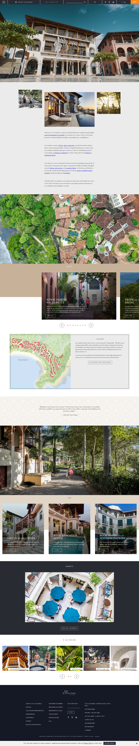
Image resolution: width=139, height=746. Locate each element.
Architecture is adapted (60, 153)
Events (28, 721)
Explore (50, 316)
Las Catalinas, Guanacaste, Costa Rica (98, 705)
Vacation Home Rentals (35, 710)
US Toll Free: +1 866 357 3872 (94, 716)
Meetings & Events (56, 707)
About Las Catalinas (34, 703)
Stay (103, 550)
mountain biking (71, 168)
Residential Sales (55, 710)
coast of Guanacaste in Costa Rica (54, 135)
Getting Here (90, 709)
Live (11, 550)
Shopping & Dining (56, 703)
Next (91, 325)
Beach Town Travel (33, 724)
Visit (135, 2)
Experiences (30, 714)
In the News (89, 726)
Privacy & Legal (89, 736)
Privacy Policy (88, 743)
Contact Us (89, 719)
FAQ (50, 721)
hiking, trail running (56, 168)
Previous (62, 325)
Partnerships (90, 723)
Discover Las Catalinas (100, 362)
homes (61, 145)
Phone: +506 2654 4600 (92, 713)
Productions (54, 717)
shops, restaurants (69, 145)
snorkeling (67, 173)
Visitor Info (53, 714)
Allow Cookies (109, 743)
